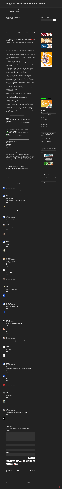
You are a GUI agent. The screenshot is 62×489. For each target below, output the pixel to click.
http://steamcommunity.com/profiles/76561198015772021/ (20, 132)
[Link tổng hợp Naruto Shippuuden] (46, 42)
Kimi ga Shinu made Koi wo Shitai (46, 112)
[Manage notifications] (60, 487)
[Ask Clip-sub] (46, 47)
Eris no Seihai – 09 (44, 117)
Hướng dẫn (12, 11)
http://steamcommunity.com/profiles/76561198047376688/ (18, 129)
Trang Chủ (11, 9)
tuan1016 (7, 224)
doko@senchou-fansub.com (14, 208)
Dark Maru (8, 233)
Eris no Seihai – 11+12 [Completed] (46, 114)
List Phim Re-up (38, 9)
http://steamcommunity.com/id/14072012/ (15, 135)
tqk (6, 278)
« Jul (44, 182)
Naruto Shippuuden (18, 9)
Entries (28, 482)
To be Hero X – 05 (48, 141)
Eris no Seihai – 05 (44, 124)
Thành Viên (44, 9)
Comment (8, 430)
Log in (6, 482)
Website (7, 452)
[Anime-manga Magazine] (46, 66)
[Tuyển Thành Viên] (46, 107)
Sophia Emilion (17, 17)
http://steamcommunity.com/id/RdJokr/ (15, 152)
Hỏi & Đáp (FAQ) (31, 9)
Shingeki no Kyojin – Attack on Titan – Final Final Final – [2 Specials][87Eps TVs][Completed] (48, 134)
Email (7, 447)
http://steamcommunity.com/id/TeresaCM (16, 148)
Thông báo (9, 177)
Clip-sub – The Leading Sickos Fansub (26, 3)
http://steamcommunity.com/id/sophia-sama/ (26, 45)
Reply (7, 202)
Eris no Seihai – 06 (44, 122)
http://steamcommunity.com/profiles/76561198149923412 (20, 122)
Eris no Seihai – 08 (44, 119)
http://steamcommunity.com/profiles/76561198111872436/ (19, 119)
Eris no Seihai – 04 (44, 126)
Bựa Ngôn (17, 11)
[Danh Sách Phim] (46, 36)
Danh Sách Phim (25, 9)
